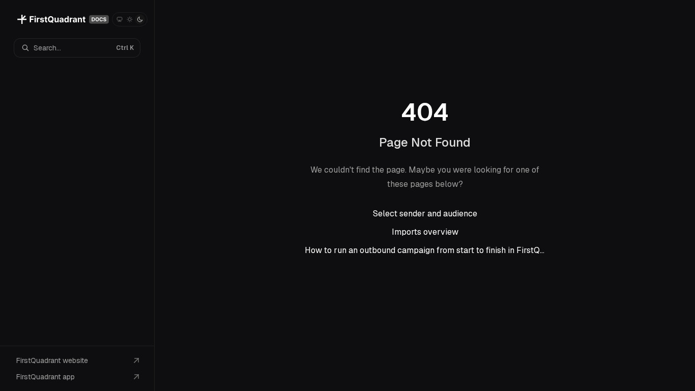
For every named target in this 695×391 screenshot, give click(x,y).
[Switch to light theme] (130, 19)
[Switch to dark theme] (140, 19)
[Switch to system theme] (119, 19)
